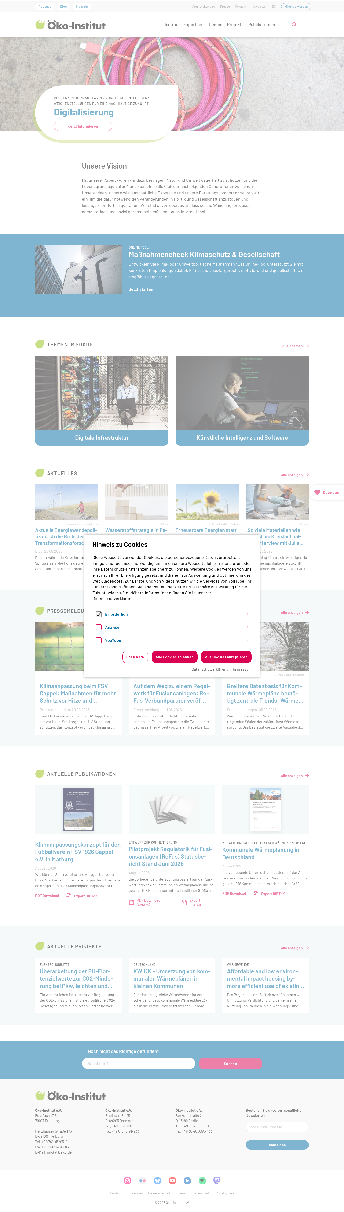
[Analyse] (99, 628)
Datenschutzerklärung (113, 598)
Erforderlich (116, 614)
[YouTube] (99, 641)
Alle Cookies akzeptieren (226, 657)
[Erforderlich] (99, 615)
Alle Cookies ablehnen (175, 657)
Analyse (112, 627)
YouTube (113, 640)
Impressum (242, 669)
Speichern (135, 657)
